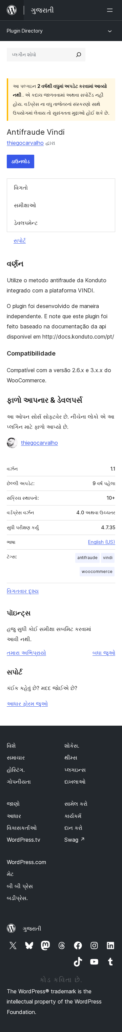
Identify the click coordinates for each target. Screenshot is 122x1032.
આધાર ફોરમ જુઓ (27, 703)
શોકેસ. (71, 745)
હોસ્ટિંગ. (16, 769)
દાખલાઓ (74, 781)
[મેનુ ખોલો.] (111, 10)
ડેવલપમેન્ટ (26, 222)
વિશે (11, 745)
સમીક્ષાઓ (25, 205)
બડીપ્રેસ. (17, 898)
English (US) (101, 542)
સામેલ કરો (75, 803)
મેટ (10, 874)
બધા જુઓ (104, 652)
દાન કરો (73, 827)
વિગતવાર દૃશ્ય (23, 591)
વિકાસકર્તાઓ (22, 827)
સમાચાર (16, 757)
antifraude (87, 557)
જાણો (13, 803)
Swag (74, 839)
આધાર (14, 816)
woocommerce (97, 571)
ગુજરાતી (32, 928)
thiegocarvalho (25, 142)
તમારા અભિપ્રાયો (26, 652)
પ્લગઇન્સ (75, 769)
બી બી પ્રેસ (20, 886)
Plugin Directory (25, 31)
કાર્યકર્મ (72, 816)
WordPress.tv (23, 839)
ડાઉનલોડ (20, 161)
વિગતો (21, 187)
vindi (108, 557)
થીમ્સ (70, 757)
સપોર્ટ (20, 240)
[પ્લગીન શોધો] (78, 54)
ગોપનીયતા (19, 781)
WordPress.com (26, 862)
